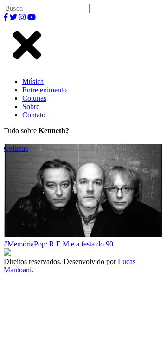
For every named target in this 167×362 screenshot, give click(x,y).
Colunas (34, 98)
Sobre (30, 106)
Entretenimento (44, 90)
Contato (33, 115)
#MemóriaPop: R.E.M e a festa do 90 (59, 244)
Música (33, 81)
